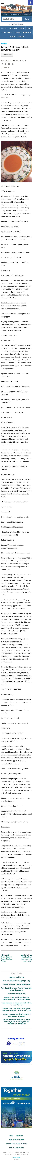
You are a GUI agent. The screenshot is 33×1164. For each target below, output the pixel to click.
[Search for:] (12, 19)
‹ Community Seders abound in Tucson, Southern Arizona (6, 958)
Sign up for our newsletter (16, 24)
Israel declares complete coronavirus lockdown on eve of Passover (16, 1004)
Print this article (7, 54)
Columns (12, 37)
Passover (4, 43)
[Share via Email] (9, 64)
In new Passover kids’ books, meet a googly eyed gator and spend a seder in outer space (16, 1010)
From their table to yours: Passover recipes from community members (16, 989)
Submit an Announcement (16, 1140)
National (21, 37)
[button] (30, 2)
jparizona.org (16, 1157)
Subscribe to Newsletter (16, 1148)
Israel (22, 28)
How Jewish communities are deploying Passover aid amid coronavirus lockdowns (16, 998)
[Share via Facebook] (6, 64)
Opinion (17, 32)
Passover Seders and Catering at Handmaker (16, 984)
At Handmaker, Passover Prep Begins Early (16, 981)
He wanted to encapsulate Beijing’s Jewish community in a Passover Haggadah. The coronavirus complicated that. (16, 1022)
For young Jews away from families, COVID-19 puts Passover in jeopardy (16, 1015)
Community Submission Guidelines (16, 1144)
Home (11, 1136)
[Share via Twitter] (2, 64)
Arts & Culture (7, 32)
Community (13, 28)
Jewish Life (27, 32)
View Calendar (19, 1136)
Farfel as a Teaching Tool (16, 977)
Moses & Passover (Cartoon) (16, 994)
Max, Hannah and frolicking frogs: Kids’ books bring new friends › (26, 958)
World (29, 28)
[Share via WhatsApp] (12, 64)
